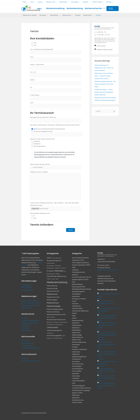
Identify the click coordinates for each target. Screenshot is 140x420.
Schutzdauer (55, 322)
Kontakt (98, 15)
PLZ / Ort (33, 72)
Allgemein (75, 274)
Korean (99, 373)
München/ (37, 305)
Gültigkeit (58, 273)
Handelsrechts (76, 306)
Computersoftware (51, 263)
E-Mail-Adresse (34, 95)
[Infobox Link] (105, 46)
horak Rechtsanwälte (27, 343)
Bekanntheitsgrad (77, 284)
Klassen (53, 278)
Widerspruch (49, 338)
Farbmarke (58, 271)
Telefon (32, 80)
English (99, 306)
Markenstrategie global (55, 309)
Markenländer (54, 15)
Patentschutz (76, 352)
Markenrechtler (25, 325)
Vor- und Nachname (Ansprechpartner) (41, 49)
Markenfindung (52, 286)
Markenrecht (52, 294)
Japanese (100, 359)
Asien (32, 2)
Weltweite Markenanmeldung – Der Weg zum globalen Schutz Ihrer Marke (105, 84)
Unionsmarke (52, 327)
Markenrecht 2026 (53, 297)
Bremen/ (24, 303)
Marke (74, 315)
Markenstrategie (53, 306)
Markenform (75, 323)
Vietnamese (101, 366)
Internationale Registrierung (56, 276)
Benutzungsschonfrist (56, 258)
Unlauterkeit (75, 378)
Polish (99, 349)
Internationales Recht (27, 345)
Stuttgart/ (24, 308)
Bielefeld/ (36, 300)
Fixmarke (24, 318)
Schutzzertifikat (50, 324)
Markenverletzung (53, 312)
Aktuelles (77, 15)
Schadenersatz (76, 359)
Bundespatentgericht (54, 260)
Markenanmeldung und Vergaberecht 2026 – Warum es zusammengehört (103, 67)
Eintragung (57, 268)
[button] (27, 2)
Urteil (73, 383)
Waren (64, 335)
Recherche (52, 317)
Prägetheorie (76, 354)
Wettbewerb (76, 395)
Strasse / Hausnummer (37, 64)
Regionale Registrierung (79, 356)
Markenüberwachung (54, 314)
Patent (48, 317)
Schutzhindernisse (63, 322)
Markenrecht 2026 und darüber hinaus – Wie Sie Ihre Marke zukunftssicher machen (103, 76)
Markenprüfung (52, 288)
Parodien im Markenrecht (79, 349)
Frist (65, 271)
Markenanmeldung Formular (29, 323)
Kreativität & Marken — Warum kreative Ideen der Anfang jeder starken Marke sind (103, 92)
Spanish (99, 320)
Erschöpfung (62, 268)
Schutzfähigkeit (76, 366)
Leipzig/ (31, 305)
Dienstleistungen (50, 268)
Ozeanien (85, 2)
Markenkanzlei (66, 15)
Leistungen (42, 15)
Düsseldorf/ (31, 303)
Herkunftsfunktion (77, 308)
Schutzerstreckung (77, 364)
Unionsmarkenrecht (27, 330)
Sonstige (108, 2)
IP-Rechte (49, 278)
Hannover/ (24, 300)
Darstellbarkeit (76, 294)
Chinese (99, 380)
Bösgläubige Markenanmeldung (81, 289)
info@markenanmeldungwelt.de (106, 270)
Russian (99, 388)
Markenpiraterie (76, 325)
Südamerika (74, 2)
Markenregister (52, 300)
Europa (40, 2)
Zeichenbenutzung (77, 400)
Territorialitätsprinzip (58, 324)
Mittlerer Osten (50, 2)
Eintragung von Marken (79, 299)
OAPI (64, 314)
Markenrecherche (93, 8)
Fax (31, 87)
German (99, 298)
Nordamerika (63, 2)
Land (31, 102)
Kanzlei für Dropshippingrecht (30, 320)
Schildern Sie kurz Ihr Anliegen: (39, 172)
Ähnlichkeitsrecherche (57, 338)
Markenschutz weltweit (30, 15)
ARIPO (49, 258)
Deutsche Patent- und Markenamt (54, 265)
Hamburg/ (24, 305)
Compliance (25, 358)
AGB (27, 274)
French (99, 313)
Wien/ (30, 308)
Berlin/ (30, 300)
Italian (99, 330)
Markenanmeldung (55, 8)
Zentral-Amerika (97, 2)
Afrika (24, 2)
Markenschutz (25, 328)
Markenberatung (75, 8)
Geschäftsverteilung (51, 273)
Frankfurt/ (38, 303)
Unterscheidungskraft (54, 330)
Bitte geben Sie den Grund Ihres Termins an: (43, 117)
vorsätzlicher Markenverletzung (81, 388)
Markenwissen (87, 15)
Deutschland (76, 296)
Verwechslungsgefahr (54, 335)
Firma (31, 57)
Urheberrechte (50, 333)
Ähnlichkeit (75, 270)
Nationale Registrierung (79, 342)
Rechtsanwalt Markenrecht (56, 319)
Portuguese (100, 339)
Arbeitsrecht (25, 341)
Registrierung (49, 322)
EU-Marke (50, 271)
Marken (57, 278)
